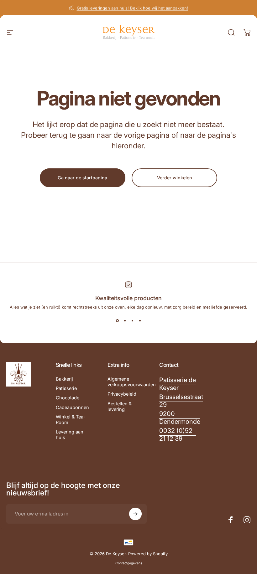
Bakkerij (64, 379)
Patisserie (66, 388)
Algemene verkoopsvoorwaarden (132, 381)
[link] (177, 384)
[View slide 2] (124, 321)
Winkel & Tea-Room (71, 419)
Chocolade (67, 398)
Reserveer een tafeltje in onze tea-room (132, 13)
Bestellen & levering (120, 406)
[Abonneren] (135, 514)
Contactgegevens (128, 563)
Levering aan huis (69, 434)
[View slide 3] (132, 321)
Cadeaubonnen (72, 407)
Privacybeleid (122, 394)
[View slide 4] (140, 321)
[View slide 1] (117, 321)
